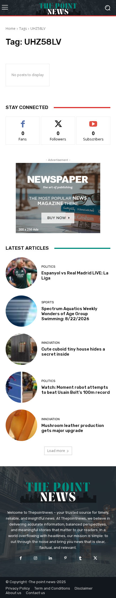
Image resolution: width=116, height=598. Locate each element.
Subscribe (93, 121)
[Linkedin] (50, 558)
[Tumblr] (80, 558)
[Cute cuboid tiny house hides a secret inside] (21, 349)
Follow (58, 121)
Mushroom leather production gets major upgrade (72, 428)
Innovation (50, 342)
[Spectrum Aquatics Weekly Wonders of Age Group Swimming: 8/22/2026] (21, 311)
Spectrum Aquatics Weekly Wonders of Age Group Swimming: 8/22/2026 (69, 313)
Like (23, 121)
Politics (48, 266)
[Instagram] (35, 558)
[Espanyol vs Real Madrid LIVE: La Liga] (21, 273)
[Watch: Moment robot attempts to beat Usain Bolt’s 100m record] (21, 387)
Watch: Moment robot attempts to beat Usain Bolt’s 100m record (75, 390)
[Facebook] (20, 558)
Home (10, 28)
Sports (47, 302)
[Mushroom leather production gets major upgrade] (21, 425)
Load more (56, 450)
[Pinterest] (65, 558)
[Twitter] (95, 558)
